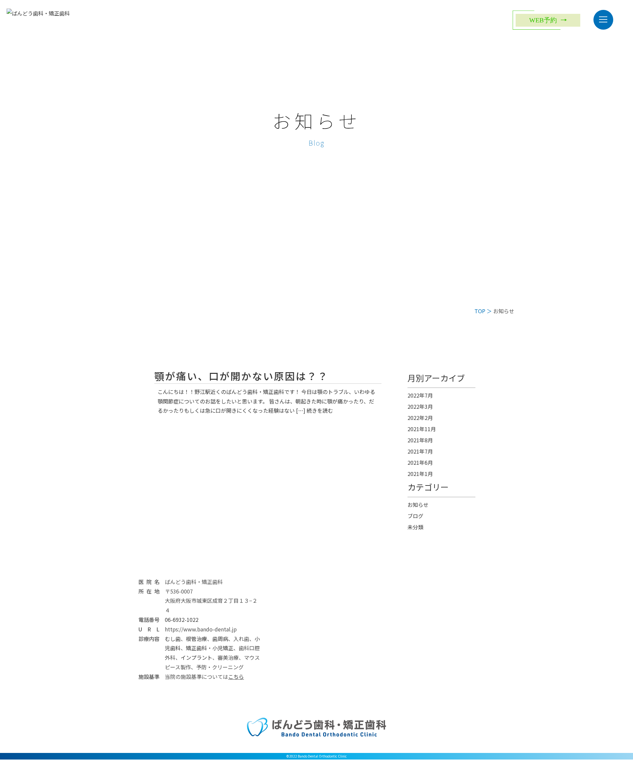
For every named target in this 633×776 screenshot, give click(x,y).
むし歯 (173, 639)
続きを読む (320, 410)
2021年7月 (420, 451)
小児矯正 (222, 648)
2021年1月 (420, 474)
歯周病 (220, 639)
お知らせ (418, 505)
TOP (479, 311)
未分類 (415, 527)
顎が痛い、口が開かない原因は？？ (241, 376)
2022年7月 (420, 395)
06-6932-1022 (181, 620)
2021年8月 (420, 440)
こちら (236, 676)
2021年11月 (421, 429)
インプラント (196, 657)
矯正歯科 (196, 648)
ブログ (415, 516)
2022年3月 (420, 406)
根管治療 (196, 639)
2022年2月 (420, 418)
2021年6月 (420, 462)
